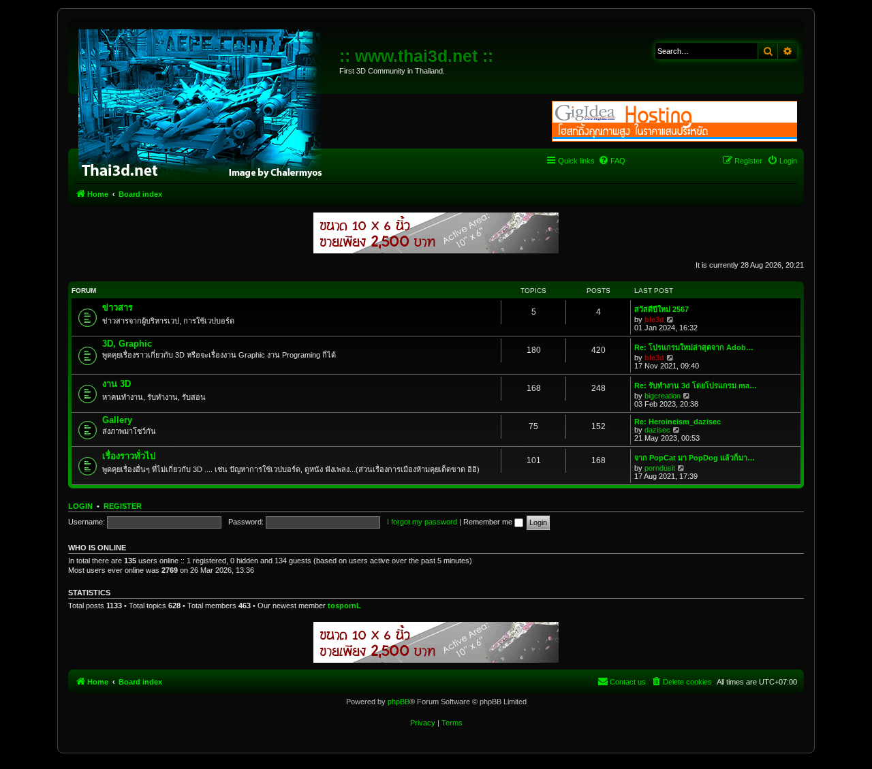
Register (123, 506)
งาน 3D (116, 384)
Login (80, 506)
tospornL (344, 605)
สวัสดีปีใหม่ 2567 (661, 309)
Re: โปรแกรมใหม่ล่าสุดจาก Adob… (693, 347)
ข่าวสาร (117, 307)
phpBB (398, 701)
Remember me (488, 522)
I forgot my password (422, 522)
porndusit (659, 468)
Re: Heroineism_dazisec (677, 422)
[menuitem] (611, 161)
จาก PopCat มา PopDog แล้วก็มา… (694, 458)
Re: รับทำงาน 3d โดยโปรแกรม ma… (695, 385)
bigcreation (662, 396)
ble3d (654, 319)
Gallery (117, 420)
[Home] (205, 102)
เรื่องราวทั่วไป (128, 456)
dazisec (657, 430)
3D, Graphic (127, 344)
